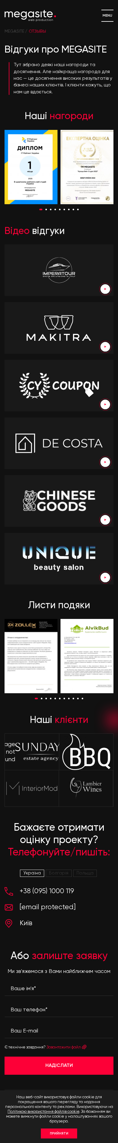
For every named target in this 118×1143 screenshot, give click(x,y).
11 (82, 698)
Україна (32, 873)
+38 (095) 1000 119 (47, 891)
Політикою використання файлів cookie (43, 1112)
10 (78, 698)
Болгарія (58, 873)
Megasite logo (30, 15)
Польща (85, 873)
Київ (26, 923)
